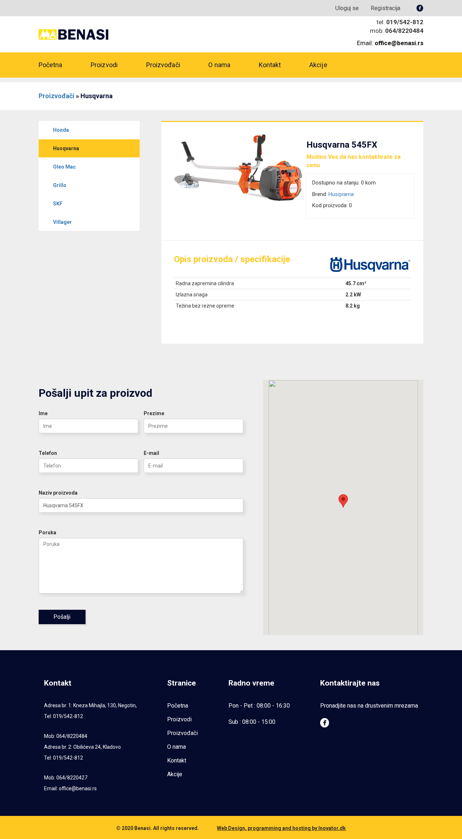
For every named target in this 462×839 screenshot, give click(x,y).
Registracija (385, 8)
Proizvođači (163, 65)
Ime (43, 413)
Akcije (318, 65)
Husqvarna (341, 194)
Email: (390, 43)
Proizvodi (104, 65)
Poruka (47, 532)
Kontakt (270, 65)
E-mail (151, 453)
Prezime (154, 413)
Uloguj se (347, 8)
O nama (219, 65)
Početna (50, 65)
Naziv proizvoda (58, 493)
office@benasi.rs (78, 788)
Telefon (48, 453)
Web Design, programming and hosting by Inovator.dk (281, 828)
